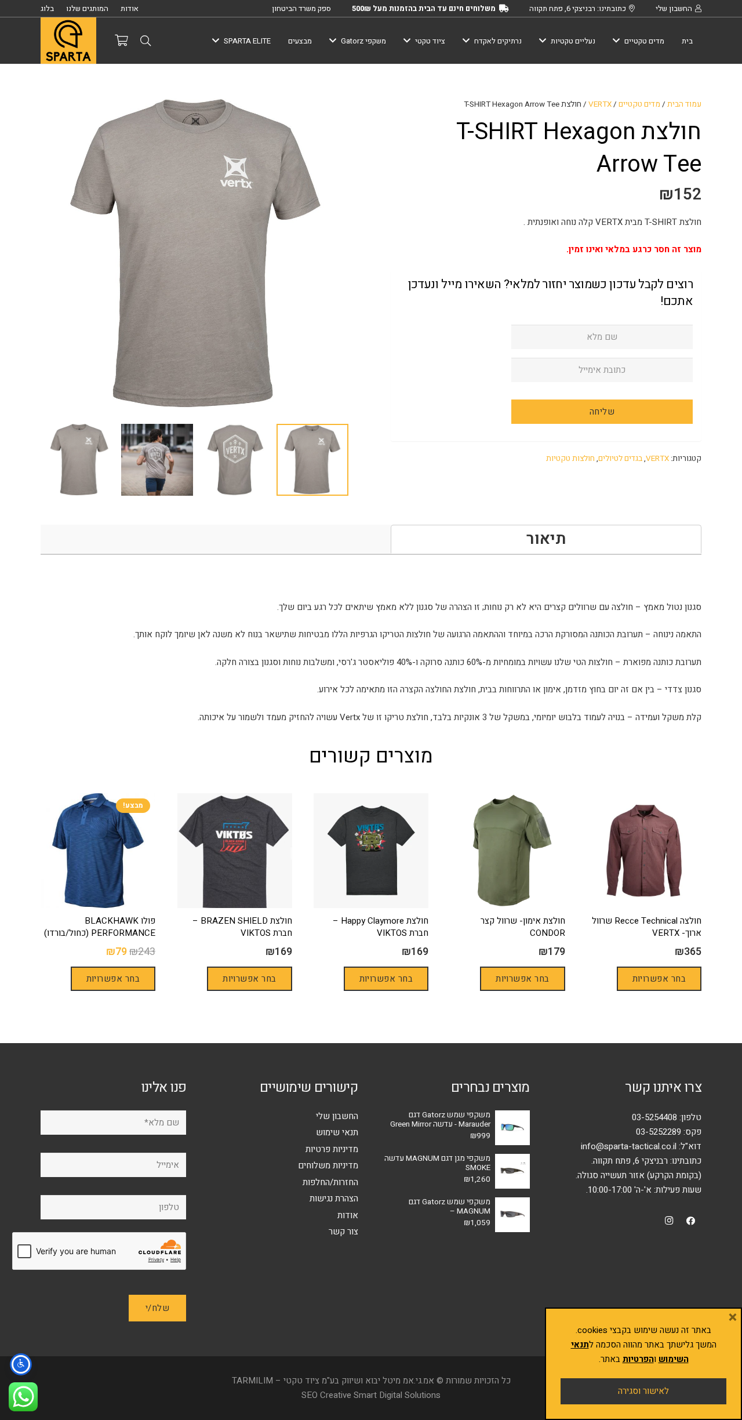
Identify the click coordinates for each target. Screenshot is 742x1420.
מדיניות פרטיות (331, 1149)
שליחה (602, 411)
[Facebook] (691, 1221)
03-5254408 (654, 1117)
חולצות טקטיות (570, 458)
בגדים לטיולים (620, 458)
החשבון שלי (337, 1116)
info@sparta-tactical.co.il (628, 1146)
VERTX (600, 104)
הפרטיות (638, 1359)
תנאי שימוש (337, 1132)
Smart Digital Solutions (397, 1395)
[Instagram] (669, 1221)
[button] (145, 40)
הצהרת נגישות (334, 1198)
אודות (347, 1215)
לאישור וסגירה (643, 1391)
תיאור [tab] (546, 539)
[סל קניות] (121, 40)
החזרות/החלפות (330, 1182)
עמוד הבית (684, 104)
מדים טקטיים (639, 104)
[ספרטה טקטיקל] (68, 40)
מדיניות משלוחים (328, 1165)
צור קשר (343, 1231)
